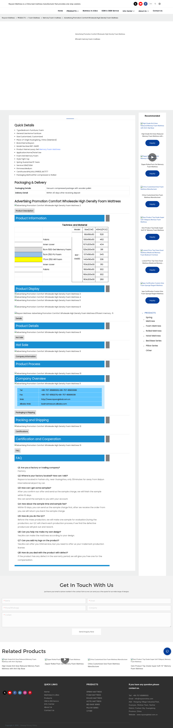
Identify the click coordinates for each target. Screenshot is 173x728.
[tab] (70, 118)
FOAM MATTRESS (93, 695)
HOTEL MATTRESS (93, 701)
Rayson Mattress (8, 18)
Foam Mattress (34, 18)
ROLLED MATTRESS (94, 698)
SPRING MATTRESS (94, 692)
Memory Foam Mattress (49, 149)
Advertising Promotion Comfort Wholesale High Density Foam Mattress (91, 18)
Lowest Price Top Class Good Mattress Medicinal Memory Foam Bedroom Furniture (152, 262)
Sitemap (23, 725)
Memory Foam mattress (52, 18)
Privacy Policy (32, 725)
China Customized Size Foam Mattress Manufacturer (152, 196)
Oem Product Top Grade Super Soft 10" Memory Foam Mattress (152, 229)
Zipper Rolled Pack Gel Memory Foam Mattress (152, 165)
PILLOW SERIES (92, 707)
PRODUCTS (22, 18)
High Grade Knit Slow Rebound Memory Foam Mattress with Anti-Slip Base (152, 135)
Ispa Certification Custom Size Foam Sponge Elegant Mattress (152, 292)
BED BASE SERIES (93, 704)
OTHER (89, 711)
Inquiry (152, 143)
